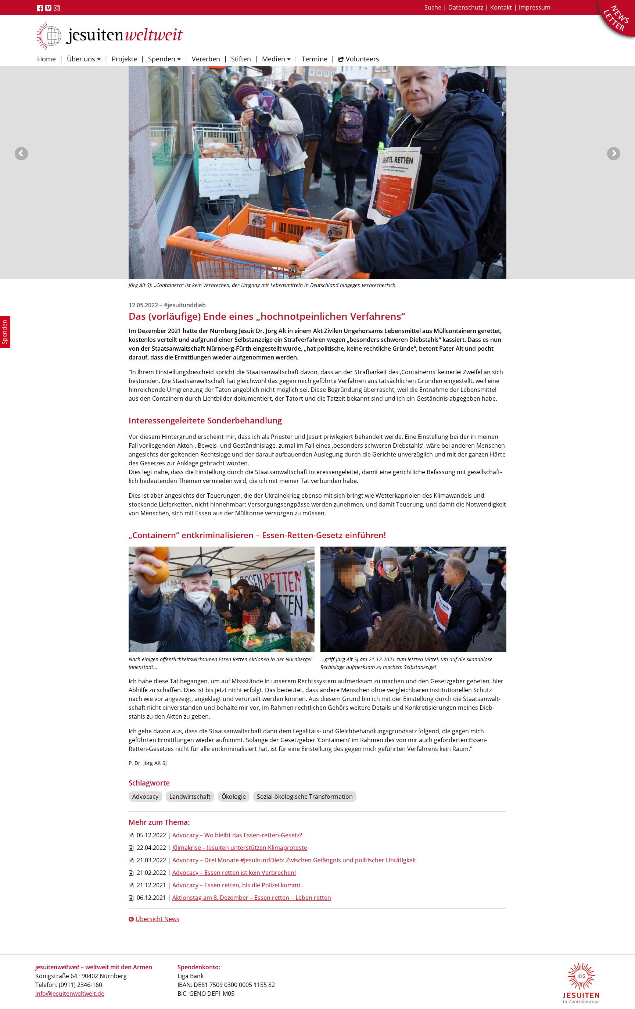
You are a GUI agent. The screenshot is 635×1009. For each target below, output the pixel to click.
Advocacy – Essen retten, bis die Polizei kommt (236, 885)
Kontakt (501, 7)
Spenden (161, 58)
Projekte (124, 58)
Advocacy (145, 796)
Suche (432, 7)
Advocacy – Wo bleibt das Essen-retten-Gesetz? (237, 835)
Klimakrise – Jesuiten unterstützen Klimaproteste (239, 848)
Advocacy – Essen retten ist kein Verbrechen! (234, 873)
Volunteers (362, 58)
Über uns (81, 58)
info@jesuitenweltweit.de (69, 994)
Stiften (241, 58)
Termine (314, 58)
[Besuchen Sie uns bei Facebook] (41, 8)
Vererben (206, 58)
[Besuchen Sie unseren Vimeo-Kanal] (49, 8)
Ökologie (234, 796)
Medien (273, 58)
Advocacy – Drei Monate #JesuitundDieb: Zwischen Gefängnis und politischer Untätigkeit (294, 860)
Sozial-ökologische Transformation (305, 796)
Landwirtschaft (190, 796)
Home (46, 58)
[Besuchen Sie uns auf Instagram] (58, 8)
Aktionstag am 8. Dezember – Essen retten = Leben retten (251, 898)
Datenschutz (465, 7)
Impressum (534, 7)
